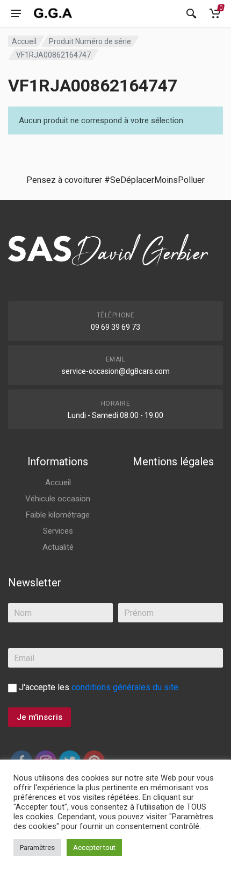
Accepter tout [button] (94, 847)
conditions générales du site (124, 687)
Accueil (24, 41)
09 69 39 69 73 (115, 327)
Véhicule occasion (57, 499)
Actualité (58, 547)
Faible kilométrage (58, 515)
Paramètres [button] (37, 847)
